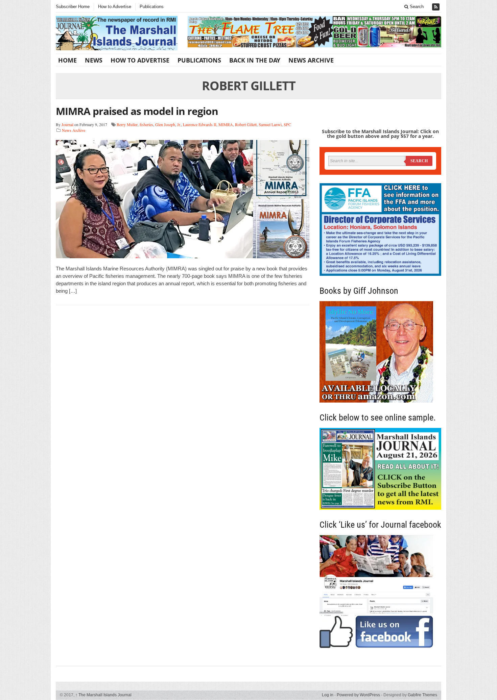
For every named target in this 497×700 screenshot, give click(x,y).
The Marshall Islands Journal (103, 695)
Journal (67, 124)
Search (416, 6)
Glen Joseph (165, 124)
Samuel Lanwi (270, 124)
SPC (287, 124)
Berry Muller (127, 124)
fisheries (146, 124)
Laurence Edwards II (199, 124)
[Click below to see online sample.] (380, 468)
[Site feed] (436, 7)
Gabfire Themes (422, 695)
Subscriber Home (73, 6)
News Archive (311, 60)
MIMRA (225, 124)
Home (67, 60)
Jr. (179, 124)
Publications (152, 6)
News (93, 60)
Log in (327, 695)
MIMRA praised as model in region (137, 111)
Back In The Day (254, 60)
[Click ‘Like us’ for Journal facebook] (380, 591)
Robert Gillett (246, 124)
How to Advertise (114, 6)
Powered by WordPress (358, 695)
